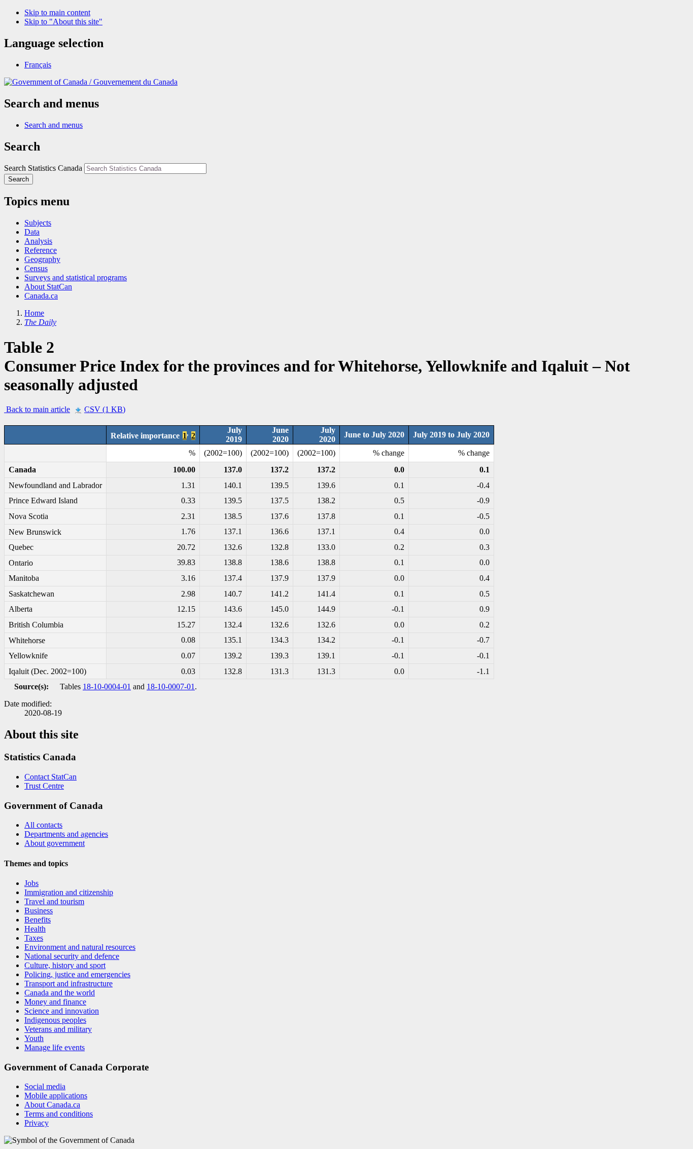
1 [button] (185, 435)
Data (32, 232)
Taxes (33, 938)
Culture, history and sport (65, 965)
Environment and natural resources (79, 947)
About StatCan (48, 286)
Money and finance (55, 1001)
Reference (40, 250)
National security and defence (71, 956)
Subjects (37, 222)
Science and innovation (61, 1011)
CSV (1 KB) (104, 409)
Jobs (31, 883)
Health (35, 928)
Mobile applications (55, 1095)
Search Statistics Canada (43, 168)
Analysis (38, 241)
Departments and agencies (66, 834)
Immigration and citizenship (68, 892)
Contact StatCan (50, 776)
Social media (44, 1086)
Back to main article (37, 409)
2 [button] (193, 435)
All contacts (43, 825)
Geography (42, 259)
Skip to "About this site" (63, 21)
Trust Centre (44, 786)
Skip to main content (57, 12)
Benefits (37, 919)
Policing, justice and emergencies (77, 974)
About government (54, 843)
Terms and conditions (58, 1113)
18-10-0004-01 (107, 686)
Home (34, 313)
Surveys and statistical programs (75, 277)
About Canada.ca (52, 1104)
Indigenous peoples (55, 1020)
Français (37, 64)
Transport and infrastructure (68, 983)
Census (36, 268)
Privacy (36, 1123)
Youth (34, 1038)
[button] (53, 125)
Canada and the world (59, 992)
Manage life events (54, 1047)
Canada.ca (41, 295)
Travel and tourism (54, 901)
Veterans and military (58, 1029)
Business (38, 910)
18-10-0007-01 (171, 686)
